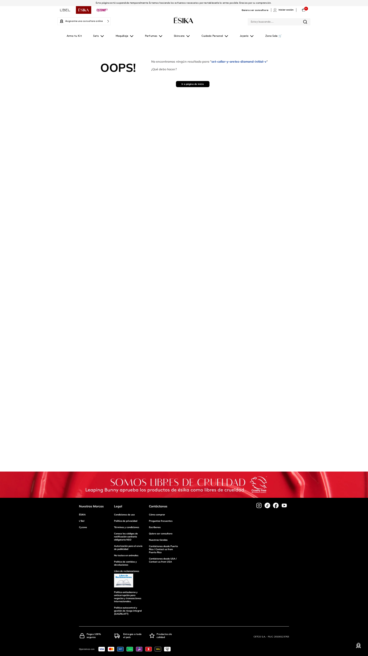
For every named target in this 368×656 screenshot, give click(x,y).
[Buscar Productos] (305, 22)
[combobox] (279, 21)
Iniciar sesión (285, 10)
